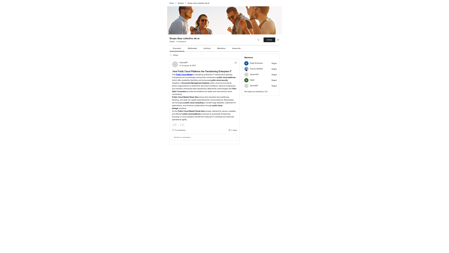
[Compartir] (235, 62)
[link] (177, 48)
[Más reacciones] (182, 124)
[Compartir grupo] (278, 39)
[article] (204, 101)
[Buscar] (258, 39)
